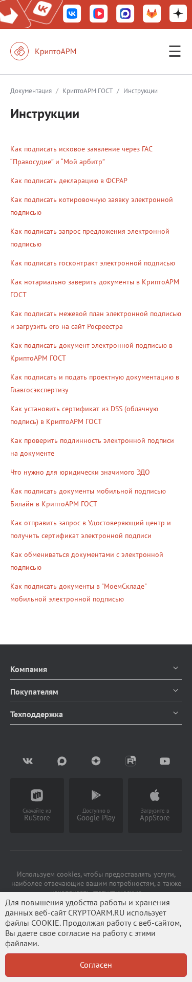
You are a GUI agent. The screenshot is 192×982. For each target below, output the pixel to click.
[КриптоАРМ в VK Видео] (99, 15)
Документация (31, 90)
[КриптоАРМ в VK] (72, 15)
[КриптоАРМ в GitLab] (152, 15)
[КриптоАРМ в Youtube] (164, 761)
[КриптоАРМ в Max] (125, 15)
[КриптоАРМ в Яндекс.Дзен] (178, 15)
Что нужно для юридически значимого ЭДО (80, 472)
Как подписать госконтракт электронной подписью (92, 262)
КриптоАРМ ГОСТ (87, 90)
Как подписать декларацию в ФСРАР (68, 180)
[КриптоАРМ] (53, 51)
